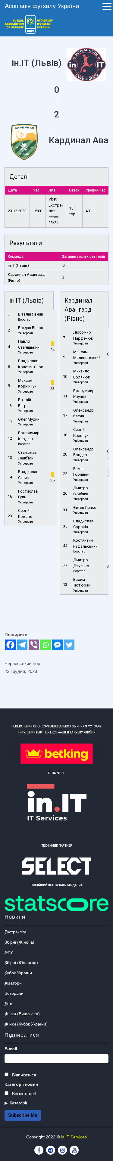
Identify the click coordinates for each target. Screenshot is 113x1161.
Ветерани (14, 993)
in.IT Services (74, 1137)
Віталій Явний (30, 314)
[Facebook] (10, 645)
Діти (8, 1003)
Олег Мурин (28, 419)
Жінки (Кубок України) (26, 1024)
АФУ (9, 952)
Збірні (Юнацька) (21, 962)
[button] (106, 7)
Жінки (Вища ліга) (22, 1013)
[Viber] (34, 645)
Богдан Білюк (30, 327)
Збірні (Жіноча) (19, 942)
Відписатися (23, 1074)
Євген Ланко (84, 507)
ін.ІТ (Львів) (18, 265)
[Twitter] (69, 645)
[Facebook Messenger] (57, 645)
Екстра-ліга (16, 931)
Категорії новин (21, 1084)
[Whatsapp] (45, 645)
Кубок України (18, 972)
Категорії (18, 1102)
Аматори (13, 983)
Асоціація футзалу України (42, 6)
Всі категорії (23, 1093)
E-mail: (12, 1048)
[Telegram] (22, 645)
